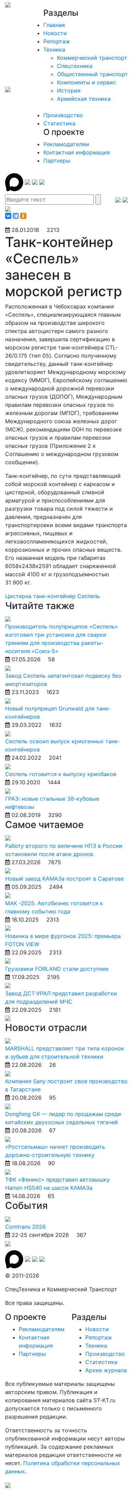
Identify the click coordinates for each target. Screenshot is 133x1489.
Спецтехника (74, 66)
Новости (55, 33)
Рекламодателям (66, 144)
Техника (54, 49)
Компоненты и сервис (86, 82)
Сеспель (88, 596)
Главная (54, 25)
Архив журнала (106, 1370)
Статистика (59, 123)
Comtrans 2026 (25, 1226)
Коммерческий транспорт (92, 57)
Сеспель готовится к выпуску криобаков (60, 774)
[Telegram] (16, 216)
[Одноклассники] (23, 216)
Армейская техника (83, 98)
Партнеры (56, 160)
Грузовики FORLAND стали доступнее (56, 968)
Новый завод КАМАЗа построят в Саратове (64, 878)
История (68, 90)
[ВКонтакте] (8, 216)
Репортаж (56, 41)
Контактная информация (76, 152)
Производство (63, 115)
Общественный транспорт (92, 74)
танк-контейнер (55, 596)
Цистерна (19, 596)
